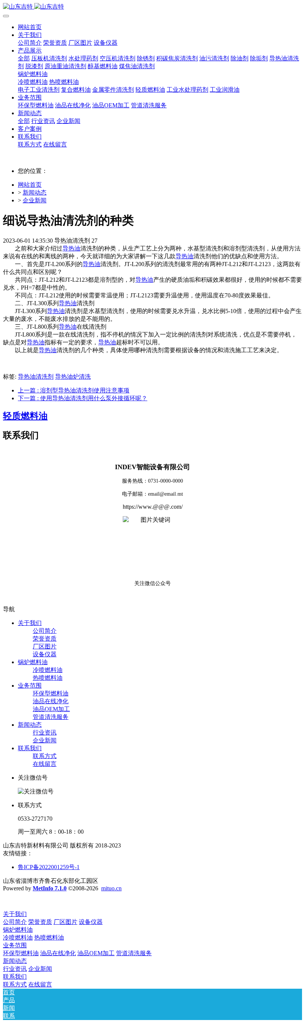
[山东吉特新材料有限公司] (152, 7)
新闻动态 (34, 192)
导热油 (71, 248)
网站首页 (30, 27)
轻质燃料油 (25, 416)
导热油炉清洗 (73, 376)
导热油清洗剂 (36, 376)
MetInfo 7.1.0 (50, 888)
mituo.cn (111, 888)
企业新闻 (34, 200)
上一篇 (73, 390)
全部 (24, 58)
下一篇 (82, 398)
